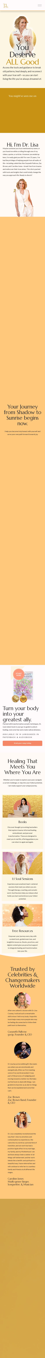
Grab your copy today (22, 743)
